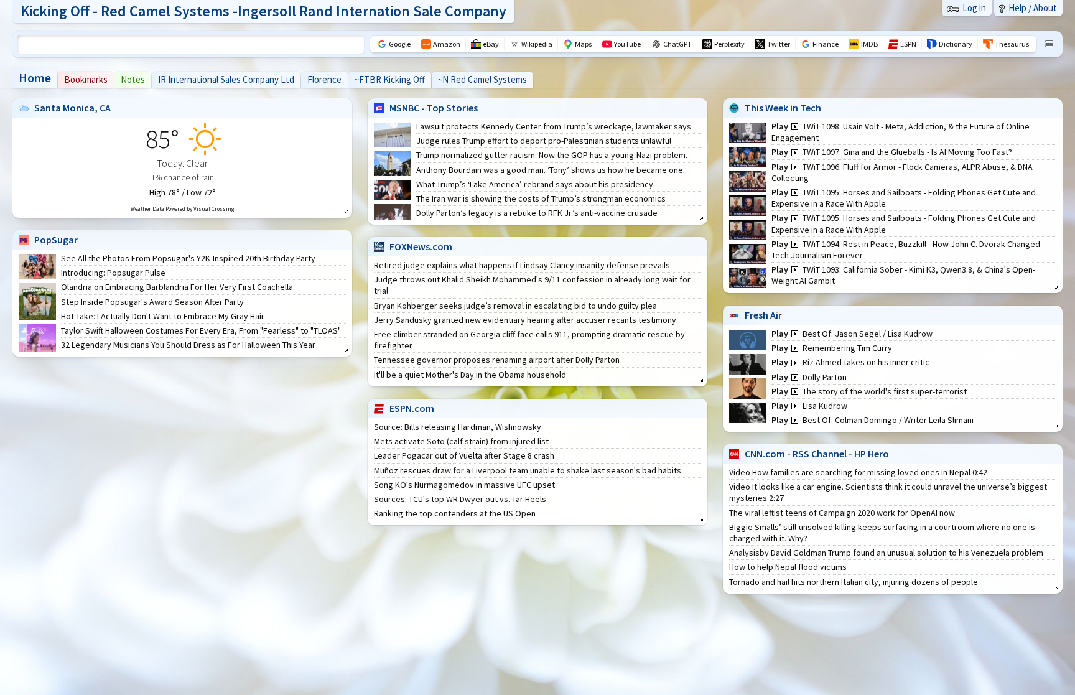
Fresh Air (763, 315)
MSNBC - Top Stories (433, 107)
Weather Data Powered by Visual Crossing (182, 208)
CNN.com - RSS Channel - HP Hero (817, 453)
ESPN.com (411, 408)
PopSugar (56, 239)
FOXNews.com (420, 246)
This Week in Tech (783, 107)
